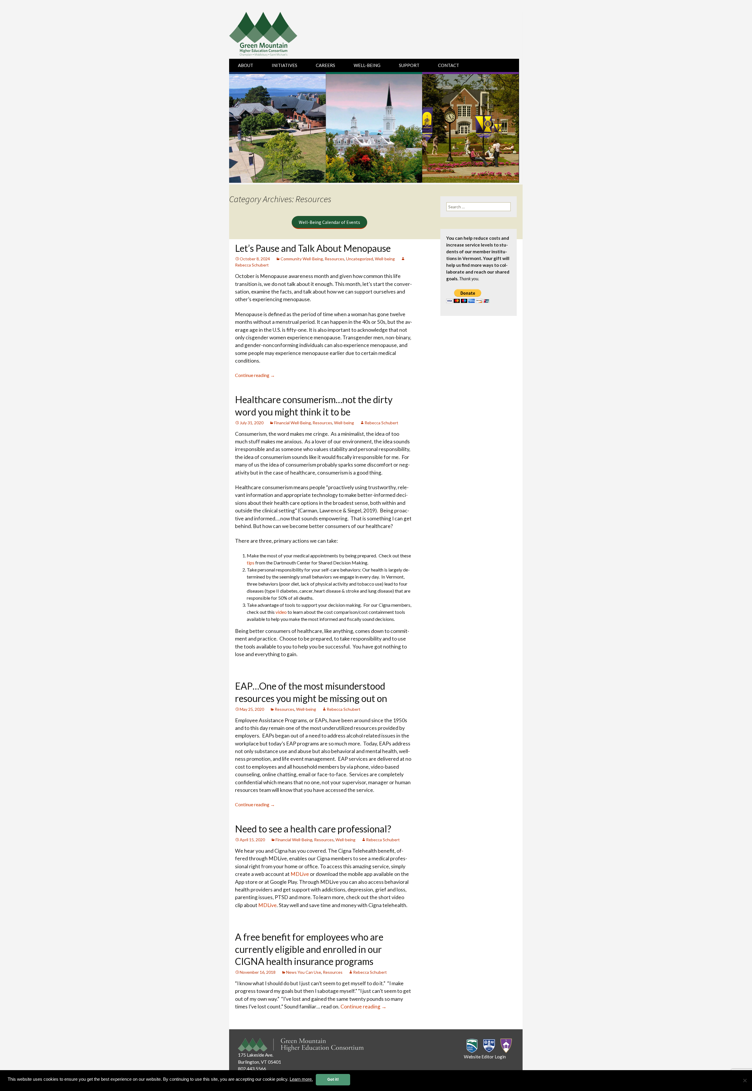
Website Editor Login (485, 1056)
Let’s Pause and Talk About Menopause (313, 248)
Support (409, 65)
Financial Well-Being (292, 422)
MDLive (300, 874)
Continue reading (255, 375)
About (245, 65)
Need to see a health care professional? (313, 828)
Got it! (333, 1079)
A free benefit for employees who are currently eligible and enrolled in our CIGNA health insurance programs (309, 949)
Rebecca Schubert (381, 422)
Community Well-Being (302, 258)
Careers (325, 65)
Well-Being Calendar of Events (329, 222)
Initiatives (284, 65)
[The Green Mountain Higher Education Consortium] (269, 35)
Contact (448, 65)
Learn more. (301, 1079)
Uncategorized (359, 258)
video (281, 612)
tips (250, 562)
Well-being (385, 258)
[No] (745, 1080)
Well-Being (367, 65)
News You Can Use (303, 972)
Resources (334, 258)
